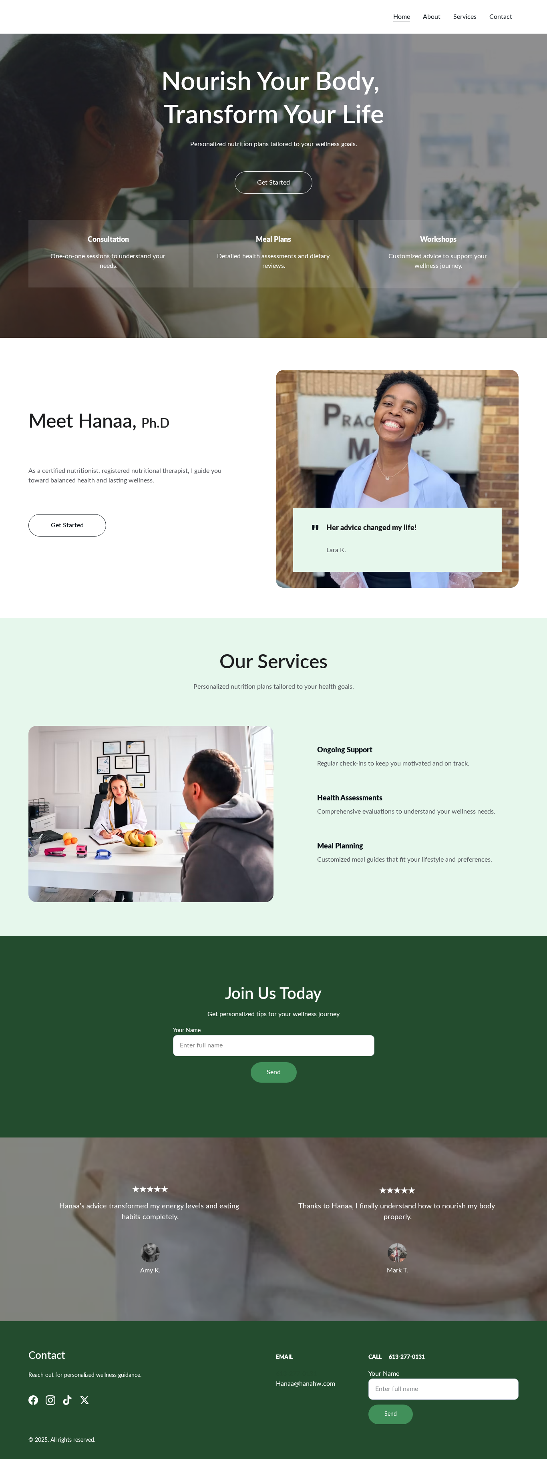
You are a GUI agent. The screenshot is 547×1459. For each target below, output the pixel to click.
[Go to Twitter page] (84, 1400)
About (431, 17)
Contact (500, 17)
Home (401, 17)
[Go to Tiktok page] (67, 1400)
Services (465, 17)
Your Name (187, 1030)
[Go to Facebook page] (33, 1400)
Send (274, 1072)
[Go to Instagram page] (50, 1400)
